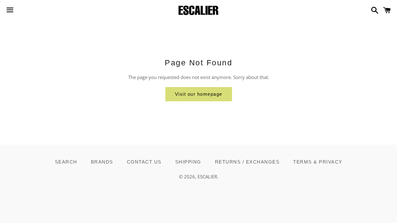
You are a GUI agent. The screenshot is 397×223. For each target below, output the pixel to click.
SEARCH (66, 161)
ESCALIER (207, 176)
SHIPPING (188, 161)
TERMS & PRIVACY (317, 161)
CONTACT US (144, 161)
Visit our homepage (198, 94)
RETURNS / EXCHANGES (247, 161)
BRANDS (102, 161)
